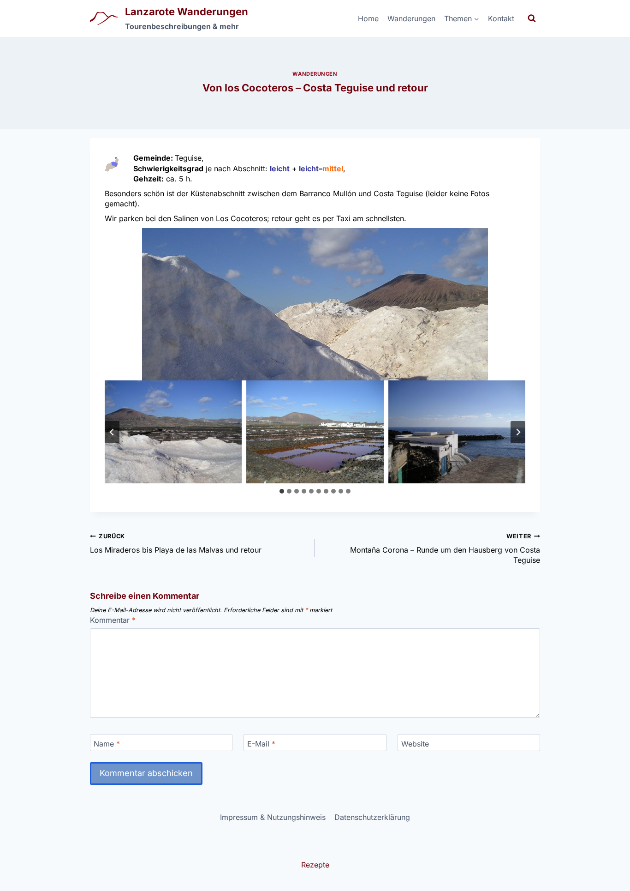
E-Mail (261, 743)
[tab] (281, 491)
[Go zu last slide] (112, 432)
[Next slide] (518, 432)
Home (368, 18)
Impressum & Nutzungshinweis (273, 817)
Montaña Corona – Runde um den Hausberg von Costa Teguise (445, 549)
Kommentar (113, 620)
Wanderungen (411, 18)
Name (107, 743)
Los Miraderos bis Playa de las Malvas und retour (176, 543)
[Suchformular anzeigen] (531, 18)
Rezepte (315, 864)
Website (415, 743)
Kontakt (501, 18)
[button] (315, 304)
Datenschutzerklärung (372, 817)
